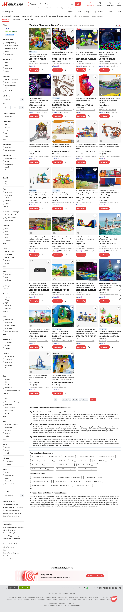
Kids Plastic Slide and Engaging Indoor (86, 53)
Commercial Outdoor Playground (63, 465)
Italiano (49, 599)
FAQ (56, 593)
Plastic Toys (6, 556)
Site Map (65, 593)
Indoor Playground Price (39, 485)
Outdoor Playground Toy (39, 461)
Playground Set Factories (83, 485)
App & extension (98, 12)
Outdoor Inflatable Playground (87, 465)
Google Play (24, 588)
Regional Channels (94, 597)
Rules (119, 12)
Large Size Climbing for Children (61, 145)
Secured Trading (29, 19)
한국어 (74, 599)
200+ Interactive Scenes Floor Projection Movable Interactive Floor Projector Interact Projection (87, 193)
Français (33, 599)
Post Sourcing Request (95, 576)
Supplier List (16, 19)
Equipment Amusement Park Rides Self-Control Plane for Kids (109, 285)
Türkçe (96, 599)
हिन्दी (84, 599)
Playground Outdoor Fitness (80, 461)
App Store (13, 588)
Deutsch (55, 599)
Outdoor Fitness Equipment (11, 553)
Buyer (79, 12)
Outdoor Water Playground (102, 461)
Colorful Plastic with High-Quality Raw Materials (63, 285)
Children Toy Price (60, 481)
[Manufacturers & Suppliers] (12, 4)
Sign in (119, 5)
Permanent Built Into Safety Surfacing (109, 145)
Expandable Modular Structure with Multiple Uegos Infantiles (86, 331)
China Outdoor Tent (38, 457)
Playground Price (76, 481)
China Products (22, 597)
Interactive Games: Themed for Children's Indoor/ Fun (108, 54)
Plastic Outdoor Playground (40, 465)
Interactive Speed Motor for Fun (86, 99)
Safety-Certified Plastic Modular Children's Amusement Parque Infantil (39, 55)
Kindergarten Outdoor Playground (42, 469)
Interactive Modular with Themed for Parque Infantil (61, 194)
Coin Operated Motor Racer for (62, 53)
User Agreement (53, 603)
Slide (4, 550)
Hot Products (12, 597)
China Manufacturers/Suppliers (36, 597)
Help (87, 12)
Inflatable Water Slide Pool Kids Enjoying (108, 239)
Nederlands (62, 599)
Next (92, 399)
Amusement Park (8, 559)
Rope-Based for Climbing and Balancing (39, 145)
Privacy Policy (70, 603)
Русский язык (41, 599)
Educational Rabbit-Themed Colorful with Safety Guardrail (39, 331)
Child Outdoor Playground (106, 457)
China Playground (69, 8)
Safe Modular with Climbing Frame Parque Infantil (87, 147)
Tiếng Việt (102, 599)
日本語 (79, 599)
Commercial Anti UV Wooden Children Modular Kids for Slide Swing (62, 101)
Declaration (62, 603)
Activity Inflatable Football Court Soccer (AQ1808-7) (109, 100)
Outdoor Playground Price (93, 481)
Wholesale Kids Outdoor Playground (42, 477)
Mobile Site (72, 593)
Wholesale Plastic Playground (94, 477)
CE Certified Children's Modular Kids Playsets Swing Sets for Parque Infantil (39, 194)
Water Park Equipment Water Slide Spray (38, 378)
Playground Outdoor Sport (59, 461)
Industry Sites (83, 597)
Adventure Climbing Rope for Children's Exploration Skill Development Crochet (39, 239)
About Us (50, 593)
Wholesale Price (62, 597)
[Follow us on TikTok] (104, 588)
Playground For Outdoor (86, 457)
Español (20, 599)
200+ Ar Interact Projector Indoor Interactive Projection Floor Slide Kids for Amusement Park (63, 378)
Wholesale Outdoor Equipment (41, 481)
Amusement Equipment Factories (61, 485)
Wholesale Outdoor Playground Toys (69, 477)
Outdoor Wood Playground (88, 469)
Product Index (104, 597)
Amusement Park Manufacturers (46, 8)
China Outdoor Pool (54, 457)
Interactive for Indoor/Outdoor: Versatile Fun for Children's (39, 100)
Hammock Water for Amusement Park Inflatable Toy (60, 333)
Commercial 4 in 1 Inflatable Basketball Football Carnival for (109, 193)
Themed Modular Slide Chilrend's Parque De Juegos (110, 333)
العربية (68, 599)
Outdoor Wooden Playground (66, 469)
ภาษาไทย (89, 599)
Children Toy (60, 8)
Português (26, 599)
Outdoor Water (69, 457)
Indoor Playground (8, 547)
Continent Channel (73, 597)
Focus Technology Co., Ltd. (63, 605)
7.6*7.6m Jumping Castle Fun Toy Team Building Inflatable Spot (62, 239)
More (32, 489)
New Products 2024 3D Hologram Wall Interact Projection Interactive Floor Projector (39, 285)
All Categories (9, 12)
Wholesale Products (51, 597)
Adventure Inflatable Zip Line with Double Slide (85, 239)
